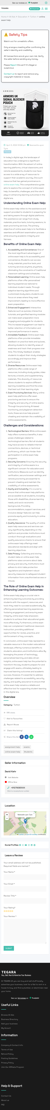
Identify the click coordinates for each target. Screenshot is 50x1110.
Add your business (9, 1023)
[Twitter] (23, 845)
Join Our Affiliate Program (12, 1067)
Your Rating (9, 907)
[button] (25, 821)
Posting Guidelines (9, 1058)
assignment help (12, 747)
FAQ (2, 1104)
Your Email (9, 884)
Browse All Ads (7, 1015)
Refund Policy (7, 1054)
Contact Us (6, 1096)
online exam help (11, 184)
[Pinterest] (34, 845)
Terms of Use (7, 1049)
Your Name (9, 872)
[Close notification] (46, 2)
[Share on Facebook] (22, 737)
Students (28, 752)
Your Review (10, 916)
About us (5, 1100)
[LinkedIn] (31, 845)
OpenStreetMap (32, 834)
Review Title (10, 895)
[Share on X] (26, 737)
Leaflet (21, 834)
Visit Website (13, 777)
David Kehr (10, 771)
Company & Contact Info (12, 1045)
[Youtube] (26, 845)
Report (13, 65)
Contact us (9, 74)
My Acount (6, 1028)
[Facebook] (20, 845)
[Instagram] (29, 845)
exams (27, 747)
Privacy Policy (7, 1063)
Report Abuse (13, 724)
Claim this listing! (14, 730)
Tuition (17, 705)
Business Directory (9, 1019)
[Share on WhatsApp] (31, 737)
